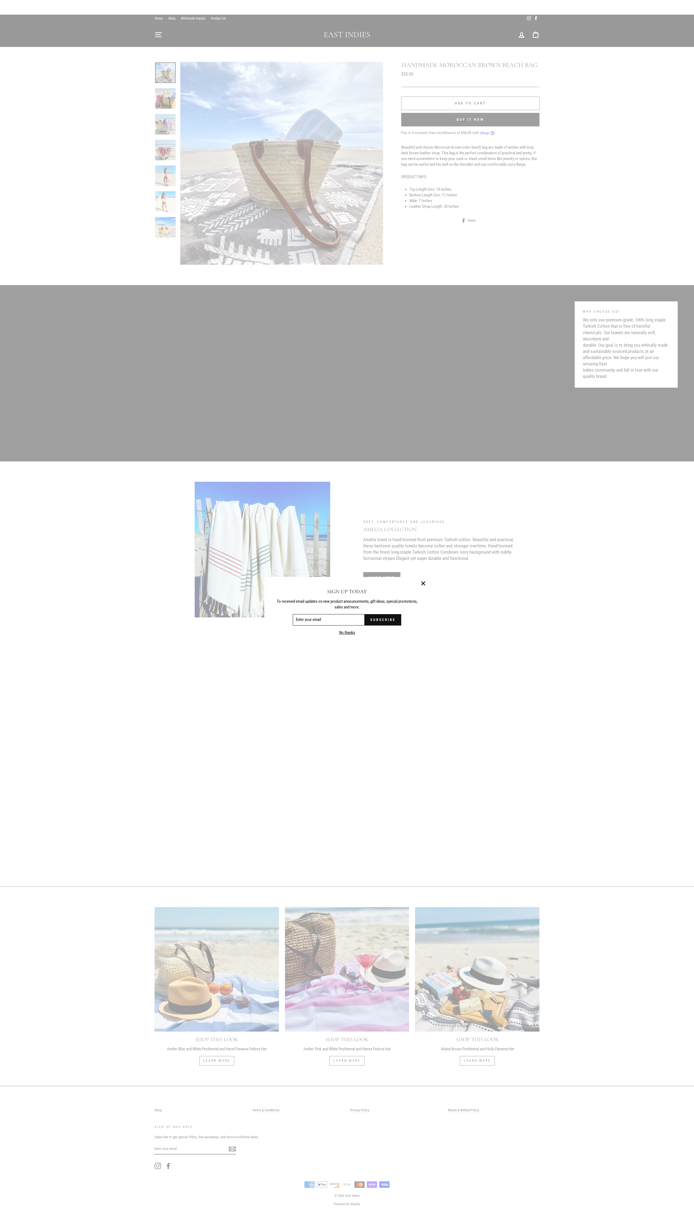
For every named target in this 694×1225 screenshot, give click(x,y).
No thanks (347, 632)
